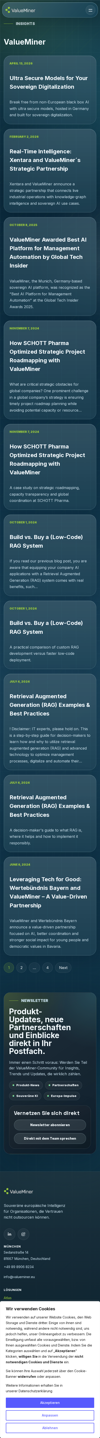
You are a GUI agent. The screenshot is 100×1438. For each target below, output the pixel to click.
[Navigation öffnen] (90, 10)
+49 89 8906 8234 (19, 1267)
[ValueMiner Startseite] (21, 10)
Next (63, 967)
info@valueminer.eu (19, 1277)
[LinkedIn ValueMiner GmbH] (9, 1234)
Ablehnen (50, 1428)
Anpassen (50, 1415)
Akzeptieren (50, 1403)
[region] (50, 1369)
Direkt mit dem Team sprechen (50, 1138)
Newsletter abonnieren (50, 1125)
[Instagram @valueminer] (23, 1234)
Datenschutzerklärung (35, 1391)
